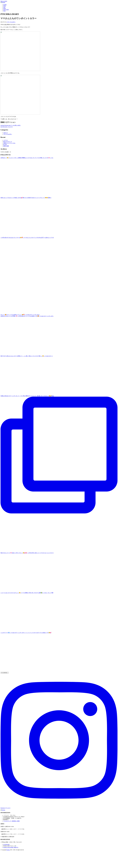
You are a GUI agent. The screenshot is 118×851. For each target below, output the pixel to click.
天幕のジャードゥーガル (9, 143)
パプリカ (5, 140)
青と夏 (5, 144)
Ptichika (8, 849)
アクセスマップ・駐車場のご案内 (11, 821)
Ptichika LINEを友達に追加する (10, 847)
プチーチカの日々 (11, 22)
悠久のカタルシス (7, 141)
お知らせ (5, 132)
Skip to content (4, 1)
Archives (2, 151)
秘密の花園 (6, 146)
